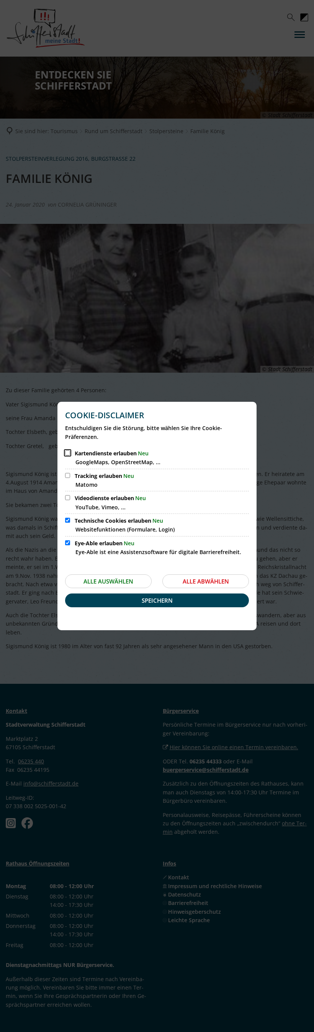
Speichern (157, 600)
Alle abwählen (206, 581)
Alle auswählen (108, 581)
